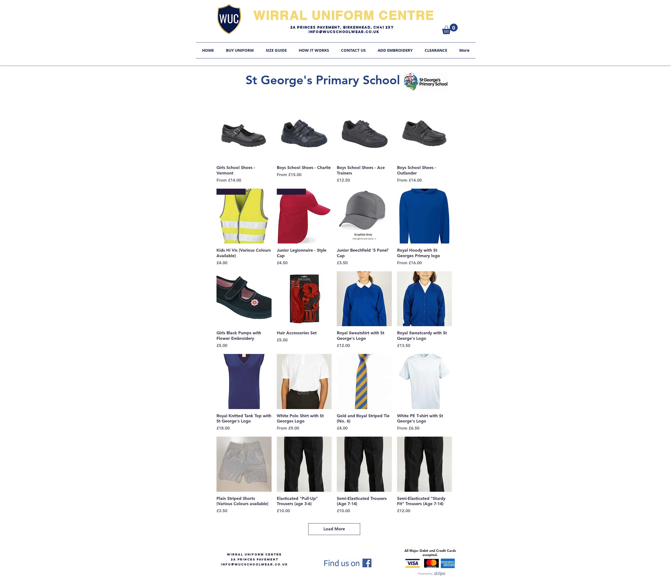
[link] (450, 29)
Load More (334, 528)
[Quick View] (244, 133)
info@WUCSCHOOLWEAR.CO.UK (254, 564)
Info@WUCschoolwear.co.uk (344, 32)
